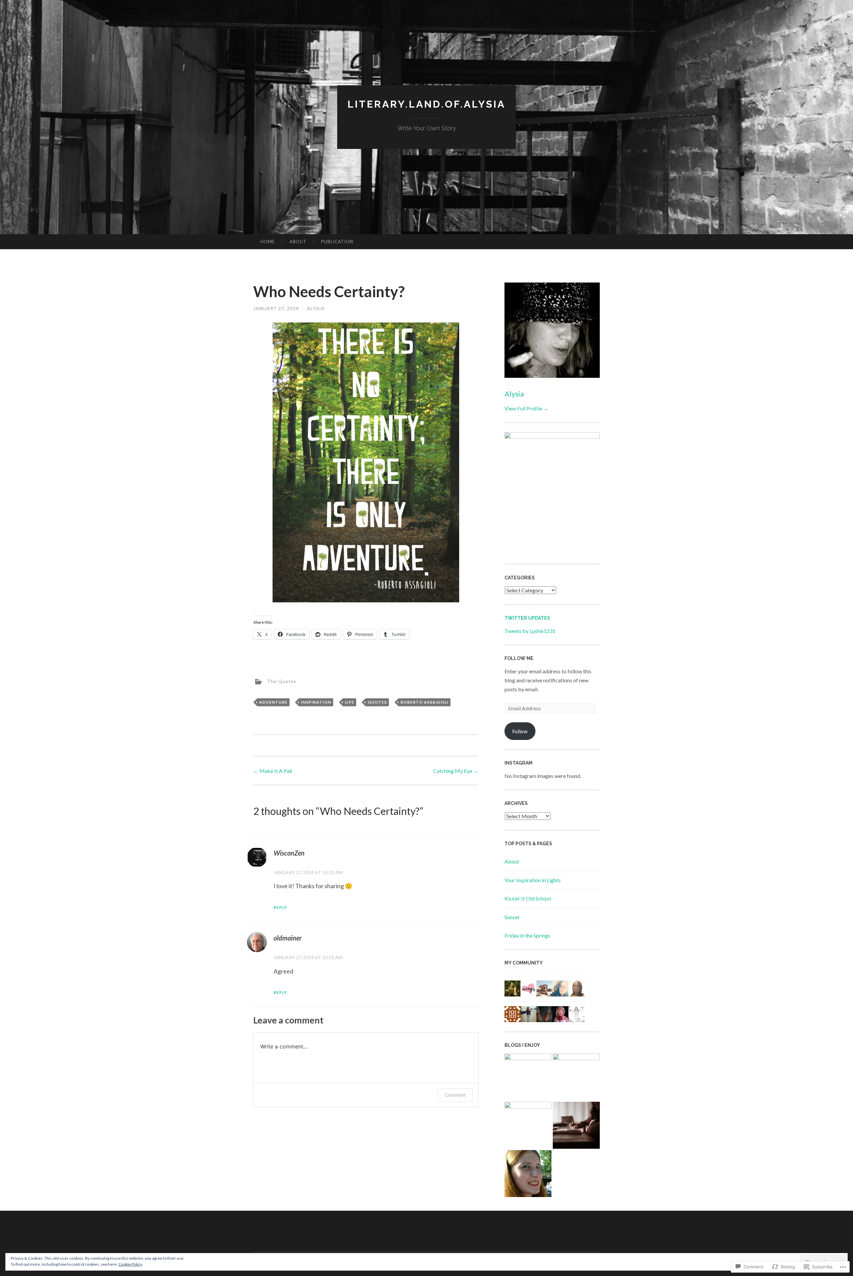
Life (349, 702)
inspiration (316, 702)
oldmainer (288, 938)
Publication (337, 241)
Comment (455, 1095)
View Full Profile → (526, 408)
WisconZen (289, 853)
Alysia (316, 308)
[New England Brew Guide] (527, 1125)
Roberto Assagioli (424, 702)
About (298, 241)
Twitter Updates (527, 618)
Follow (519, 731)
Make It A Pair (273, 771)
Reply (280, 907)
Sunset (511, 917)
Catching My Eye (455, 771)
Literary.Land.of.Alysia (426, 104)
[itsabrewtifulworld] (527, 1076)
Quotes (377, 702)
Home (268, 241)
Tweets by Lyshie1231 (529, 631)
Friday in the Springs (527, 935)
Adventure (273, 702)
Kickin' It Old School (527, 898)
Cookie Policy (130, 1264)
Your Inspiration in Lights (532, 880)
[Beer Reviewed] (576, 1076)
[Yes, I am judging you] (527, 1174)
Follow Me (518, 658)
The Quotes (282, 681)
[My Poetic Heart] (576, 1126)
